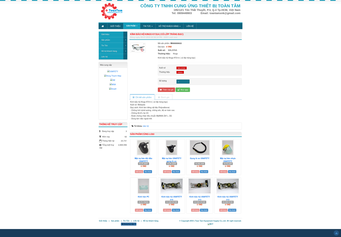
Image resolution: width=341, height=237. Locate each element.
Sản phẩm (105, 40)
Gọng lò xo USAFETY (199, 158)
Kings (180, 72)
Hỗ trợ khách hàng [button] (169, 26)
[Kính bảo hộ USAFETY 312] (227, 186)
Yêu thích (148, 171)
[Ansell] (113, 88)
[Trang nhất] (103, 26)
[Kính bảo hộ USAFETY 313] (199, 186)
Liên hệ (104, 56)
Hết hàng (139, 171)
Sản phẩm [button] (131, 25)
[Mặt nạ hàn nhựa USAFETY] (227, 148)
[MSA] (113, 84)
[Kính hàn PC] (143, 186)
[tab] (142, 97)
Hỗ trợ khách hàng (109, 51)
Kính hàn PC (143, 196)
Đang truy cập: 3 (129, 224)
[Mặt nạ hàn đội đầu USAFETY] (143, 148)
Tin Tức (104, 45)
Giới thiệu (105, 34)
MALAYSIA (181, 68)
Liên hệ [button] (190, 26)
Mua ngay (184, 89)
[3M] (113, 80)
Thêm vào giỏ (167, 89)
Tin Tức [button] (147, 26)
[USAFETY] (113, 71)
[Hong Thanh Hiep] (113, 75)
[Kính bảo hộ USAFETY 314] (171, 186)
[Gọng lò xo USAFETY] (199, 148)
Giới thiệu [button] (115, 26)
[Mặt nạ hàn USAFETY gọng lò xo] (171, 148)
